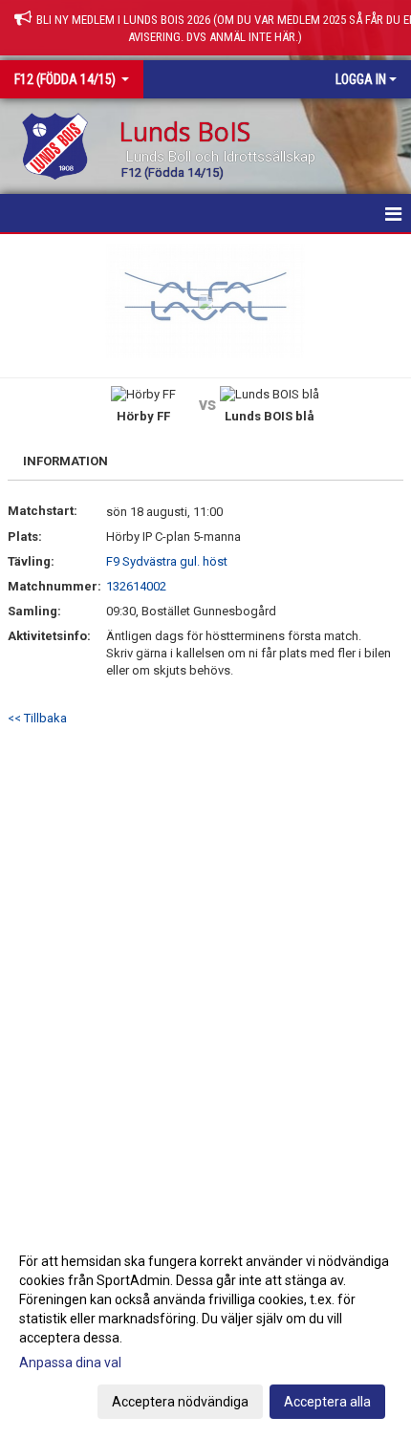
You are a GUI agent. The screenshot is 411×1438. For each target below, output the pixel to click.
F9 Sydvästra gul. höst (166, 561)
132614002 (136, 586)
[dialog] (205, 1330)
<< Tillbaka (37, 718)
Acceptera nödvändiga (180, 1401)
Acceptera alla (327, 1401)
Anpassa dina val (70, 1362)
